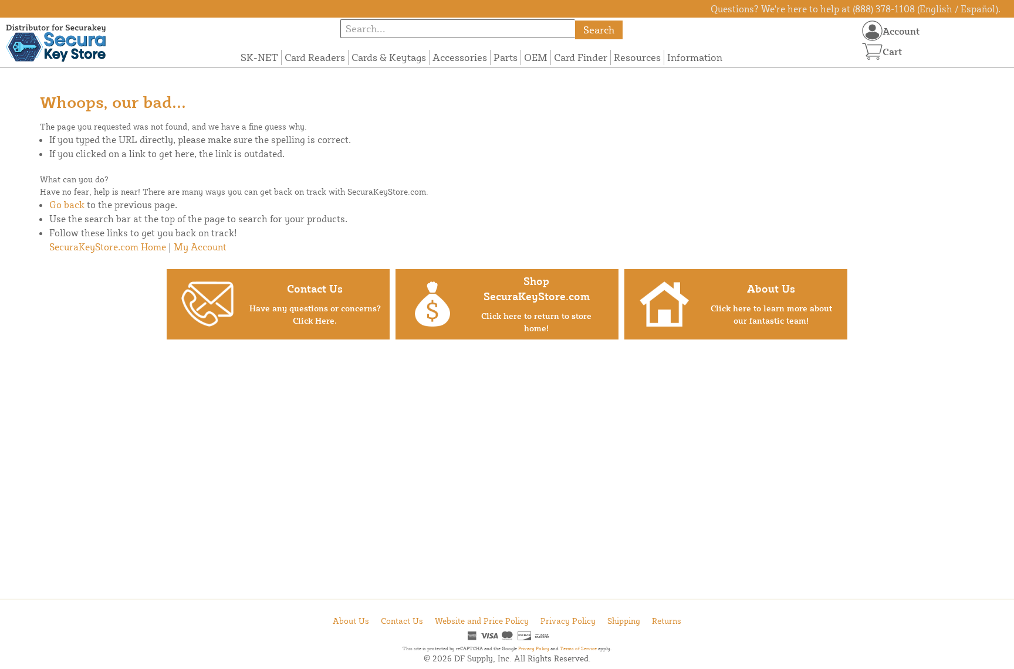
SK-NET (259, 57)
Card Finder (580, 57)
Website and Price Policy (482, 621)
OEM (535, 57)
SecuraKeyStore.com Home (107, 247)
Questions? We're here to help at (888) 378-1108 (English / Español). (856, 9)
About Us (351, 621)
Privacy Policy (568, 621)
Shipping (623, 621)
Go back (66, 204)
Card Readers (315, 57)
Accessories (459, 57)
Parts (506, 57)
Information (694, 57)
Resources (637, 57)
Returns (666, 621)
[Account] (872, 31)
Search (598, 29)
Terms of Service (578, 648)
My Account (200, 247)
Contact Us (402, 621)
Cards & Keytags (388, 57)
